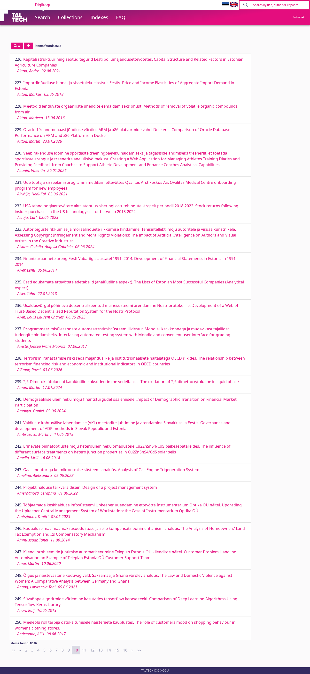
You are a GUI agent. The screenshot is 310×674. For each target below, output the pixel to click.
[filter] (17, 46)
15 (117, 650)
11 (84, 650)
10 (76, 650)
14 (109, 650)
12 (92, 650)
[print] (28, 46)
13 (100, 650)
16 (125, 650)
